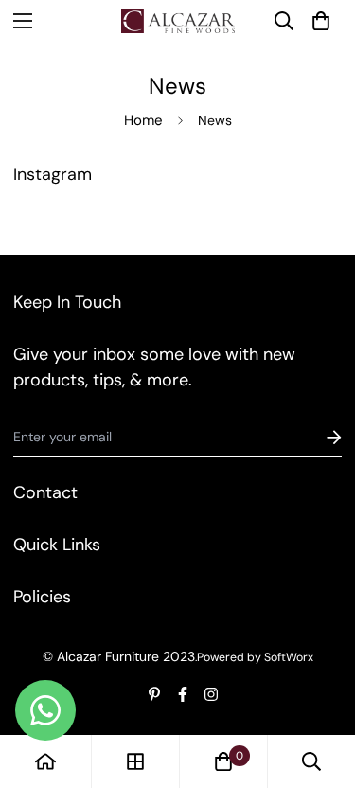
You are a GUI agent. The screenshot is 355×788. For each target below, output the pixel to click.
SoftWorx (288, 657)
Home (143, 120)
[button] (321, 21)
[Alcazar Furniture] (178, 21)
